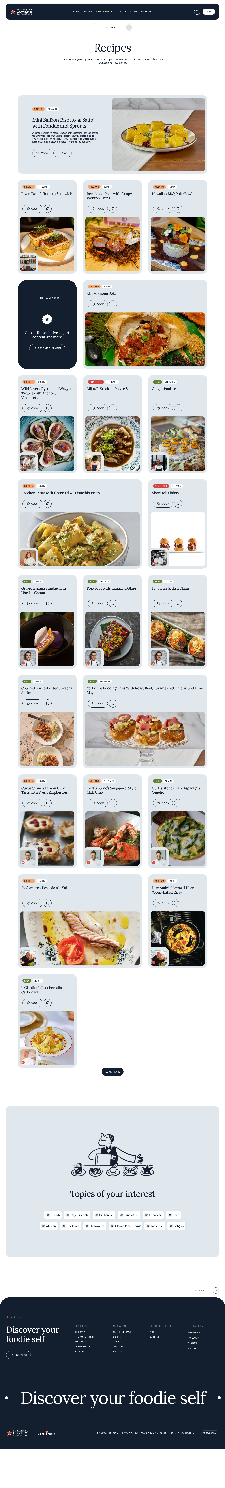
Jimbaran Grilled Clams (170, 588)
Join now (21, 1355)
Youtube (192, 1343)
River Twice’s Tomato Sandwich (46, 194)
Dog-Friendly (79, 1215)
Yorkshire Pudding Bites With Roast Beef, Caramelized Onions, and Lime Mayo (145, 690)
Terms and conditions (105, 1433)
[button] (197, 12)
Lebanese (155, 1215)
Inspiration (140, 11)
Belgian (179, 1226)
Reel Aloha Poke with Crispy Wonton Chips (109, 196)
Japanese (157, 1226)
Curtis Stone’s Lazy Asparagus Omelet (176, 790)
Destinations (82, 1346)
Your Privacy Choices (153, 1433)
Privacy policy (129, 1433)
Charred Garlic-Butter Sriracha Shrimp (46, 690)
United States (211, 1433)
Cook (44, 153)
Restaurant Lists (104, 11)
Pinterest (193, 1348)
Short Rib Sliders (165, 493)
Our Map (88, 11)
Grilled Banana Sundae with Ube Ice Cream (43, 590)
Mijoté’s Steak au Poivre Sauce (111, 389)
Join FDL (154, 1337)
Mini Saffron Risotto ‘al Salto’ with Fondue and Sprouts (63, 123)
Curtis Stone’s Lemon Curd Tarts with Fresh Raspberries (44, 790)
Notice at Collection (181, 1433)
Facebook (193, 1338)
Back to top (201, 1290)
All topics (118, 1351)
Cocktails (72, 1226)
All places (81, 1351)
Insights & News (121, 1332)
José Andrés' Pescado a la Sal (44, 888)
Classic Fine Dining (127, 1226)
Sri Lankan (106, 1215)
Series (115, 1341)
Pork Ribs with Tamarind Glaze (111, 588)
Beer (175, 1215)
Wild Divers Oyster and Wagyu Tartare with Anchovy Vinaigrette (46, 393)
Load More (112, 1071)
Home (76, 11)
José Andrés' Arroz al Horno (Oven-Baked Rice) (174, 890)
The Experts (124, 11)
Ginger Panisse (164, 389)
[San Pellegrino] (46, 1434)
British (55, 1215)
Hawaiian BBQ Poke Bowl (172, 194)
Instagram (194, 1332)
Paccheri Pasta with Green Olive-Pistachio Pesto (60, 493)
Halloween (97, 1226)
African (51, 1226)
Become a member (49, 348)
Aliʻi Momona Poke (102, 293)
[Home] (21, 10)
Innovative (131, 1215)
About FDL (156, 1332)
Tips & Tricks (119, 1346)
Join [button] (208, 11)
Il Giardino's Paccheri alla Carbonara (41, 990)
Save (65, 153)
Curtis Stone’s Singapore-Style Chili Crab (111, 790)
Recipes (110, 27)
